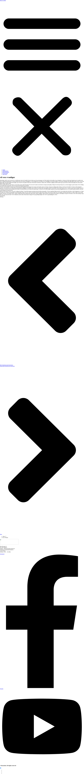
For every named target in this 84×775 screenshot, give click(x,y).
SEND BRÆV (5, 171)
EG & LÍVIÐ (5, 173)
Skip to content (3, 0)
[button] (42, 84)
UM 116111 (4, 174)
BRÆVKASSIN (5, 172)
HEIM (3, 169)
